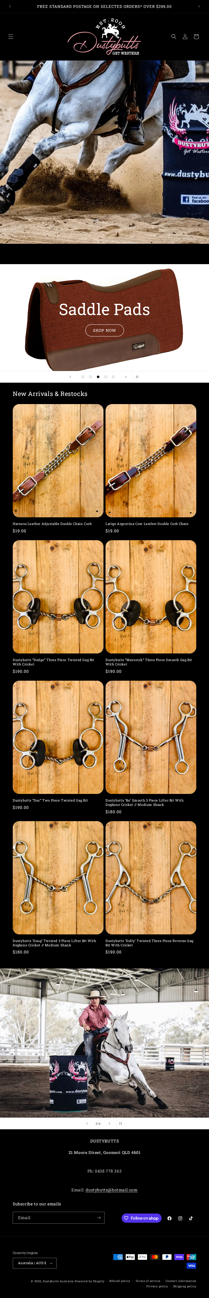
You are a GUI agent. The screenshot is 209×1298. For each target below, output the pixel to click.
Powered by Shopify (89, 1281)
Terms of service (148, 1281)
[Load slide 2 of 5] (90, 377)
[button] (10, 36)
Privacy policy (157, 1286)
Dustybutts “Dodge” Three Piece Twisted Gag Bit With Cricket (54, 662)
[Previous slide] (70, 376)
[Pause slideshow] (138, 376)
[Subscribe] (98, 1218)
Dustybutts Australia (58, 1281)
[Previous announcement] (10, 6)
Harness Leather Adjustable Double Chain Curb (52, 524)
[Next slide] (126, 376)
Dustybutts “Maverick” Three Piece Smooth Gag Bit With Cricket (149, 662)
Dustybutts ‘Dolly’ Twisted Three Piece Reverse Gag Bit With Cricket (149, 943)
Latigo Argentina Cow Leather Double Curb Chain (147, 524)
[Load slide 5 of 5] (113, 377)
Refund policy (119, 1281)
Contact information (181, 1281)
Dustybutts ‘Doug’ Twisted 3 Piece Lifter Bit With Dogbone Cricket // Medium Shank (54, 943)
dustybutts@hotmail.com (112, 1189)
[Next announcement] (199, 6)
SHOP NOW (104, 330)
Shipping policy (185, 1286)
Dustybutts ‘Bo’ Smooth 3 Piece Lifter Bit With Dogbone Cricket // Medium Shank (145, 802)
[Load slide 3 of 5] (98, 377)
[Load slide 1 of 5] (83, 377)
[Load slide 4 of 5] (106, 377)
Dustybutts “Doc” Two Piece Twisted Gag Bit (50, 800)
